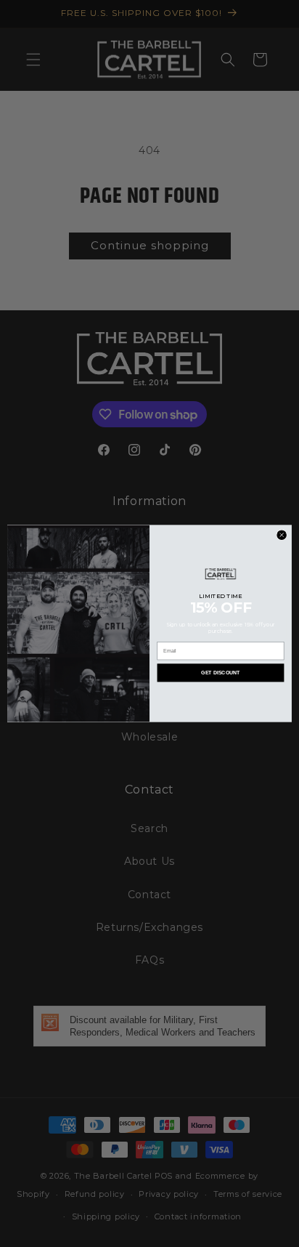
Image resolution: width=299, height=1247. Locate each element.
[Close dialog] (282, 535)
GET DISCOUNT (220, 673)
